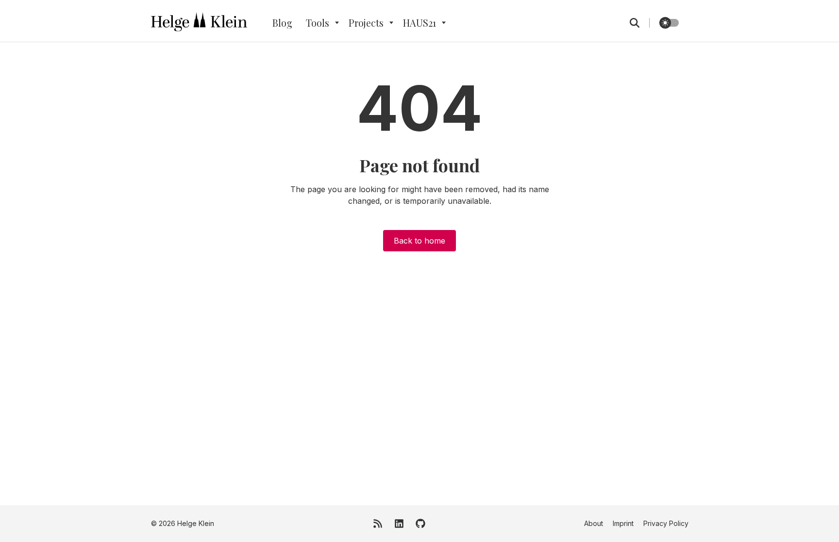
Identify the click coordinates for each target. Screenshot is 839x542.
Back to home (419, 241)
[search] (640, 23)
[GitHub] (420, 523)
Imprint (623, 523)
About (593, 523)
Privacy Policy (665, 523)
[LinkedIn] (399, 523)
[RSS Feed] (378, 523)
